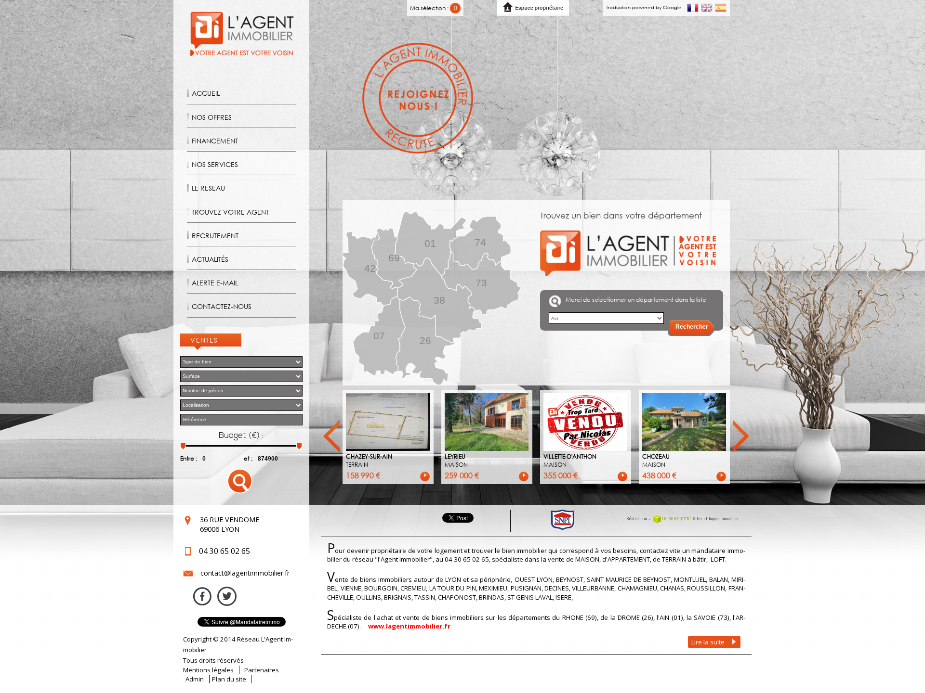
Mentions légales (208, 670)
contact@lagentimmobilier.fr (245, 573)
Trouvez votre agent (230, 212)
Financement (215, 141)
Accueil (206, 93)
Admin (194, 679)
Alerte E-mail (215, 283)
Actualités (210, 259)
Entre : (188, 458)
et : (248, 458)
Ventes (204, 340)
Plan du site (229, 679)
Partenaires (261, 670)
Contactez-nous (221, 306)
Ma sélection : (433, 8)
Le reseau (208, 188)
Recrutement (215, 235)
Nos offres (212, 117)
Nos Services (215, 164)
